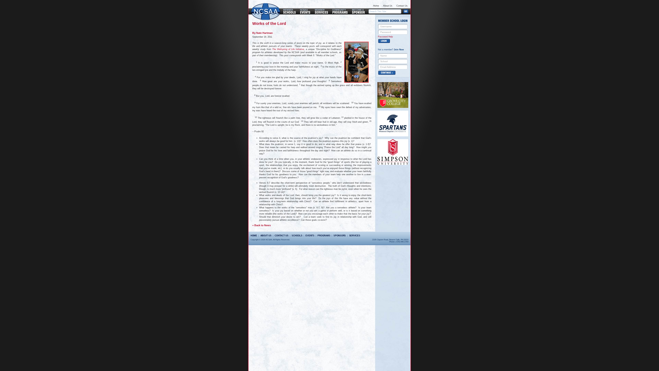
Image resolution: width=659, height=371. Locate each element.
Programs (323, 235)
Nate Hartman (264, 32)
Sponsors (339, 235)
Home (376, 5)
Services (354, 235)
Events (309, 235)
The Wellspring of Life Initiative (288, 49)
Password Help (385, 36)
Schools (297, 235)
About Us (387, 5)
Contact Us (402, 5)
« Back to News (261, 225)
